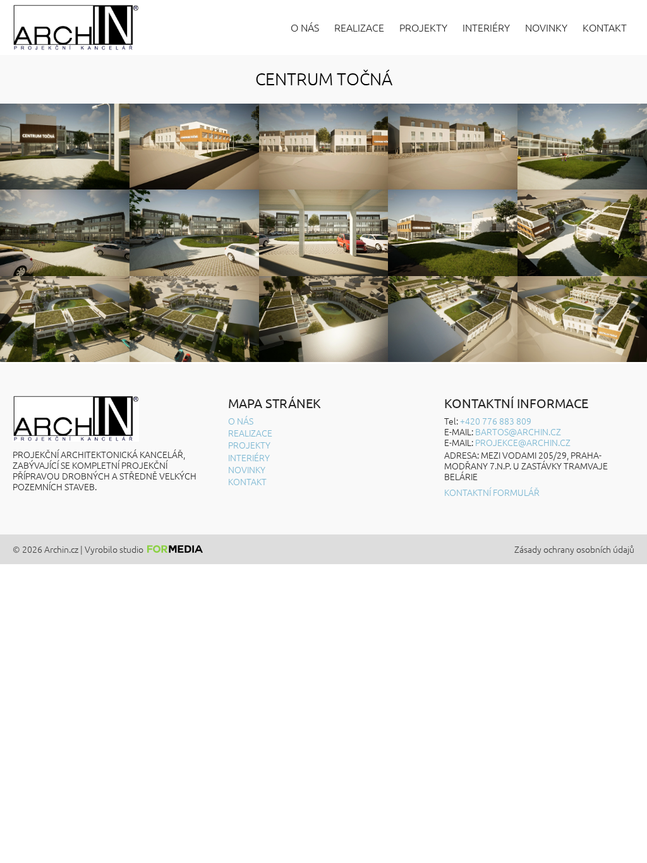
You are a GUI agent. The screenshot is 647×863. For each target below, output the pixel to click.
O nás (305, 27)
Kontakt (605, 27)
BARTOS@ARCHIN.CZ (518, 431)
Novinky (546, 27)
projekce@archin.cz (523, 442)
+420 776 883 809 (495, 420)
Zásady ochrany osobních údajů (574, 549)
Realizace (359, 27)
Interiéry (486, 27)
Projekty (423, 27)
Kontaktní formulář (492, 492)
